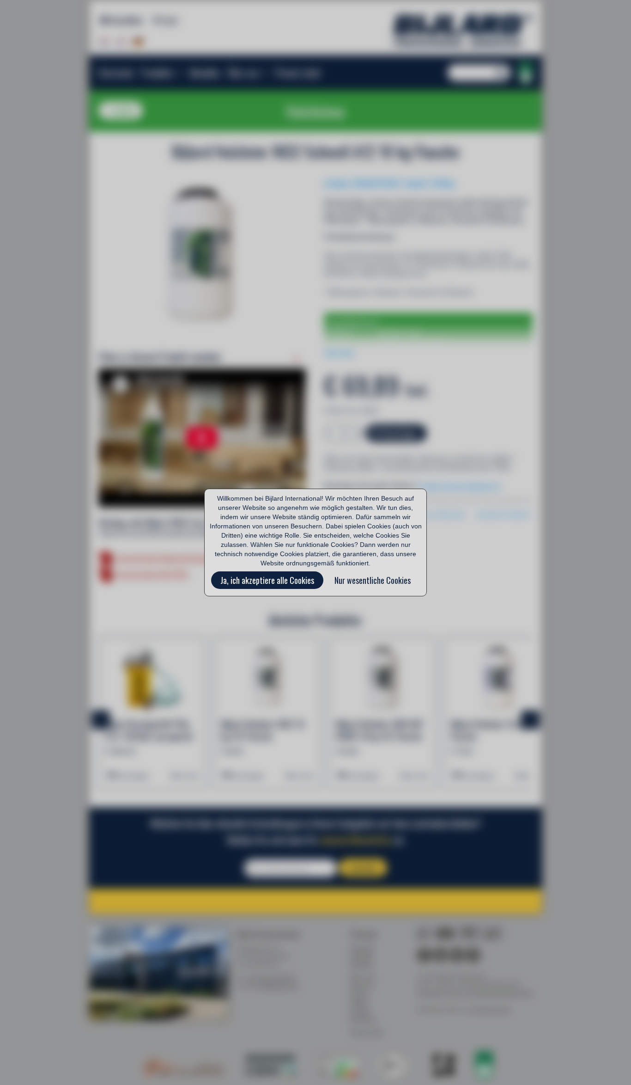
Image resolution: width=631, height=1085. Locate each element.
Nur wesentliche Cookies (372, 580)
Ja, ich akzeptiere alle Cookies (267, 580)
